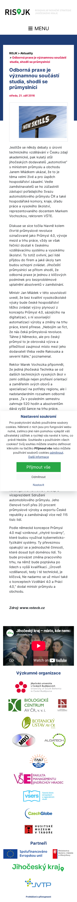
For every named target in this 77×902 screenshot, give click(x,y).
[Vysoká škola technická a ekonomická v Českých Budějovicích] (62, 705)
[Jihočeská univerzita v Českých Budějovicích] (38, 687)
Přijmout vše (38, 466)
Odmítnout (38, 476)
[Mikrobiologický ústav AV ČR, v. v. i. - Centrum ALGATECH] (55, 740)
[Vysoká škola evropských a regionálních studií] (38, 796)
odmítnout (56, 452)
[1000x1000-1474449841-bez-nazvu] (38, 122)
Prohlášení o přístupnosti (38, 896)
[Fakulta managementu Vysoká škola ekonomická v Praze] (38, 778)
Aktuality (26, 53)
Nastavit (38, 484)
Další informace (38, 456)
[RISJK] (13, 53)
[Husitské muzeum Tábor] (39, 829)
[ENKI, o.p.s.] (39, 761)
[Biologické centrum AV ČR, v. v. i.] (28, 705)
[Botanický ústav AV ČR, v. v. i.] (39, 722)
